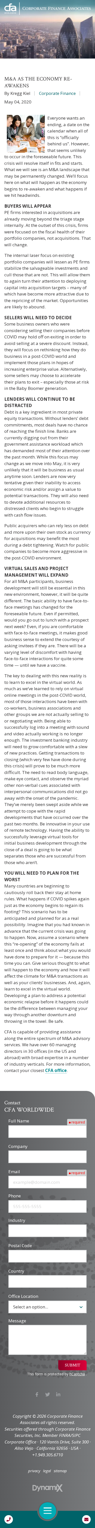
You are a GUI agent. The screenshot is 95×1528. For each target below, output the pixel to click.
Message (17, 1321)
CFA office (56, 1070)
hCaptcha (77, 1374)
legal (47, 1470)
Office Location (23, 1296)
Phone (14, 1196)
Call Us (8, 1519)
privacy (34, 1470)
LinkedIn (58, 1394)
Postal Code (20, 1245)
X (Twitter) (47, 1394)
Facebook (36, 1394)
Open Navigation (47, 1510)
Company (18, 1146)
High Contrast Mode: (25, 21)
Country (16, 1271)
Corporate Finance (57, 93)
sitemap (60, 1470)
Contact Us (86, 1519)
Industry (16, 1220)
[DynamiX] (47, 1488)
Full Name (18, 1121)
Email (14, 1171)
